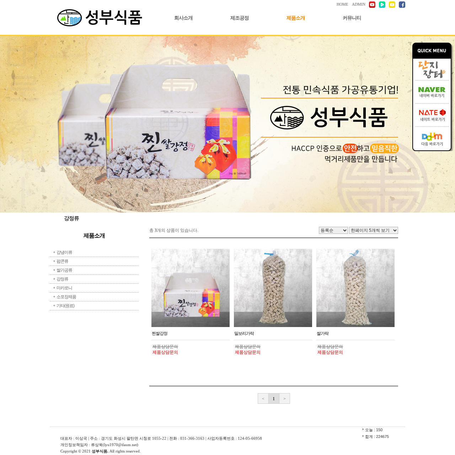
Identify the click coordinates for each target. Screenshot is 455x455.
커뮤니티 (352, 18)
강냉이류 (64, 252)
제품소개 (296, 18)
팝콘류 (62, 261)
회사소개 (183, 18)
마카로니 (64, 287)
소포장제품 (66, 296)
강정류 (62, 279)
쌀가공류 (64, 270)
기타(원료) (65, 305)
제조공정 (239, 18)
